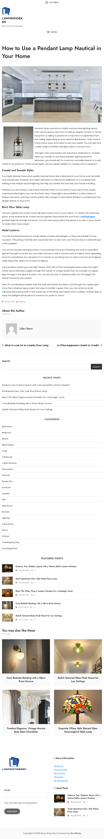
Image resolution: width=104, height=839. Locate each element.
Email (7, 790)
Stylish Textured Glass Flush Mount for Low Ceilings (27, 409)
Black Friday (8, 444)
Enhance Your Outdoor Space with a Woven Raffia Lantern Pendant (36, 385)
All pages (58, 776)
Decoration (7, 469)
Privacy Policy (60, 769)
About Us (58, 766)
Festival (6, 475)
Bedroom (6, 432)
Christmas (7, 457)
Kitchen (6, 511)
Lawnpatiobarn (12, 20)
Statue (5, 536)
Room (5, 530)
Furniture (6, 487)
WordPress (75, 833)
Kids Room (7, 505)
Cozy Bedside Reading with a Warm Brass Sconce (27, 403)
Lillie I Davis (26, 328)
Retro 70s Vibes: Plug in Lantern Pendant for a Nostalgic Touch (33, 397)
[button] (52, 32)
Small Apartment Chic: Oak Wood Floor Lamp (24, 391)
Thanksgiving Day (10, 542)
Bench (5, 438)
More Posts (59, 773)
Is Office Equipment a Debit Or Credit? (78, 345)
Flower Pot (7, 481)
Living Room (8, 524)
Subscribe (12, 811)
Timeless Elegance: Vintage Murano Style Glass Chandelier (26, 730)
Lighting (22, 301)
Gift (4, 499)
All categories (61, 780)
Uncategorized (9, 548)
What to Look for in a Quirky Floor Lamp (27, 345)
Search (6, 361)
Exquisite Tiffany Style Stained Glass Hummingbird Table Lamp (78, 730)
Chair (4, 450)
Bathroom (7, 426)
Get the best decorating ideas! (20, 802)
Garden (6, 493)
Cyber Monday (9, 463)
